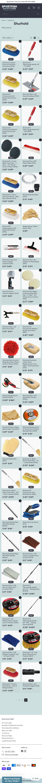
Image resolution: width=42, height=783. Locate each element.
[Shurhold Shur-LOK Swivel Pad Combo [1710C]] (31, 389)
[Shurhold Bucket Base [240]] (31, 187)
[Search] (38, 14)
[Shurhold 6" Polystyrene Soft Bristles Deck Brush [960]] (10, 89)
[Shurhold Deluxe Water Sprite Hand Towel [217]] (10, 420)
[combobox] (21, 14)
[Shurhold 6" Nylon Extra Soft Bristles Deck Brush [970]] (10, 56)
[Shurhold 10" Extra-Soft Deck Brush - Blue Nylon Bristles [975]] (10, 188)
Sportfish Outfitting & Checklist (12, 725)
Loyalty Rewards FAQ (9, 741)
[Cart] (33, 7)
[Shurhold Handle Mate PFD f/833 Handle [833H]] (10, 516)
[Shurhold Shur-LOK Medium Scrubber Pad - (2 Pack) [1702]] (10, 646)
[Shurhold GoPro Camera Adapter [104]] (10, 284)
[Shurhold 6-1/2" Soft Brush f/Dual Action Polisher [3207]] (31, 646)
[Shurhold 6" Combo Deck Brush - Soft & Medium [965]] (10, 677)
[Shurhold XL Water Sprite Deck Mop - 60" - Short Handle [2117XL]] (10, 484)
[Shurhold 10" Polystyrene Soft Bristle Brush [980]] (31, 484)
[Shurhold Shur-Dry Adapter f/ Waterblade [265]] (31, 253)
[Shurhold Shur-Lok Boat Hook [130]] (10, 319)
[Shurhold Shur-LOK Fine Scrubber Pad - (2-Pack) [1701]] (10, 579)
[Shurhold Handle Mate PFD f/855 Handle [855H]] (10, 547)
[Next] (25, 700)
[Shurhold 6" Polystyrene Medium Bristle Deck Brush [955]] (10, 122)
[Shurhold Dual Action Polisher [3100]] (10, 388)
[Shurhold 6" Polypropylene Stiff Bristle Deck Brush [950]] (10, 221)
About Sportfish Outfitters (10, 728)
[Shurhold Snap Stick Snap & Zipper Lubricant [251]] (10, 253)
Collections (10, 20)
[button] (12, 780)
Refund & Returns (8, 738)
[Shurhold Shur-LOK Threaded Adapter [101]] (31, 676)
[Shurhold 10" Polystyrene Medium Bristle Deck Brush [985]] (31, 321)
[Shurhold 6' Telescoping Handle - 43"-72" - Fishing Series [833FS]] (31, 580)
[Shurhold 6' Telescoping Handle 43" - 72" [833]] (31, 56)
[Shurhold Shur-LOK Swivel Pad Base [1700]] (31, 87)
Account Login (7, 723)
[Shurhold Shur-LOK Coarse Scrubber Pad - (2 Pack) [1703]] (31, 547)
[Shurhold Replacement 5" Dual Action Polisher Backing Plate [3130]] (31, 421)
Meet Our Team (7, 731)
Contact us (5, 733)
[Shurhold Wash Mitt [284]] (10, 451)
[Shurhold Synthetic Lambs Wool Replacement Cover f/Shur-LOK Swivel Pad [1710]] (31, 356)
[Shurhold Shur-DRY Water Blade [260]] (31, 154)
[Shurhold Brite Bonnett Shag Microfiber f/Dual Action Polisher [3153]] (10, 354)
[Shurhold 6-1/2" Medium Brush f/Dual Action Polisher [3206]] (10, 612)
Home (3, 20)
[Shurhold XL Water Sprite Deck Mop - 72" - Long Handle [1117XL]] (31, 452)
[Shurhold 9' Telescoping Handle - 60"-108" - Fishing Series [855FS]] (31, 613)
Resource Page (7, 736)
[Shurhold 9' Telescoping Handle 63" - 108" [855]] (31, 121)
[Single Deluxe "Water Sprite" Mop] (31, 219)
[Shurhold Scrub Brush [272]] (31, 515)
